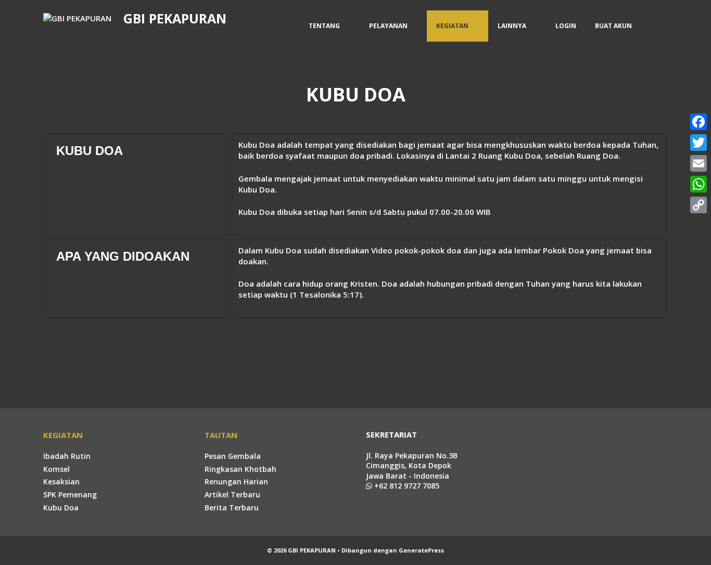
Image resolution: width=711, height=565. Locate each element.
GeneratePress (421, 550)
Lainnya (512, 25)
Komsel (56, 469)
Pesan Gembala (233, 456)
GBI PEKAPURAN (174, 18)
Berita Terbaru (232, 507)
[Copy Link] (698, 205)
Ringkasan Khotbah (240, 469)
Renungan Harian (236, 481)
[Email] (698, 163)
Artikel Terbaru (232, 494)
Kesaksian (61, 481)
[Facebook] (698, 121)
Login (565, 25)
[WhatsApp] (698, 184)
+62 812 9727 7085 (405, 486)
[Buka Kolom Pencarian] (654, 26)
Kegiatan (452, 25)
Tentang (324, 25)
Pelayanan (388, 25)
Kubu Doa (61, 507)
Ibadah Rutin (67, 456)
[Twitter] (698, 142)
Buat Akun (613, 25)
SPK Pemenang (70, 494)
